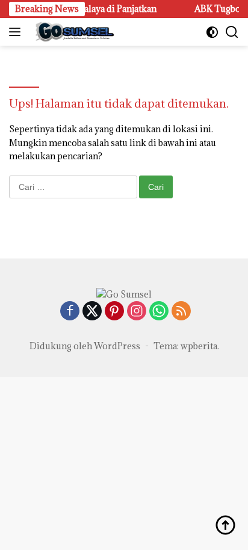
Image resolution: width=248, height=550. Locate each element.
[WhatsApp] (159, 311)
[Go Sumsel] (72, 32)
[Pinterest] (114, 311)
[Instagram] (136, 311)
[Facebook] (69, 311)
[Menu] (17, 32)
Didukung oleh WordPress (84, 346)
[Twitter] (92, 311)
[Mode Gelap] (212, 32)
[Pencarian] (232, 32)
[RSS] (181, 311)
